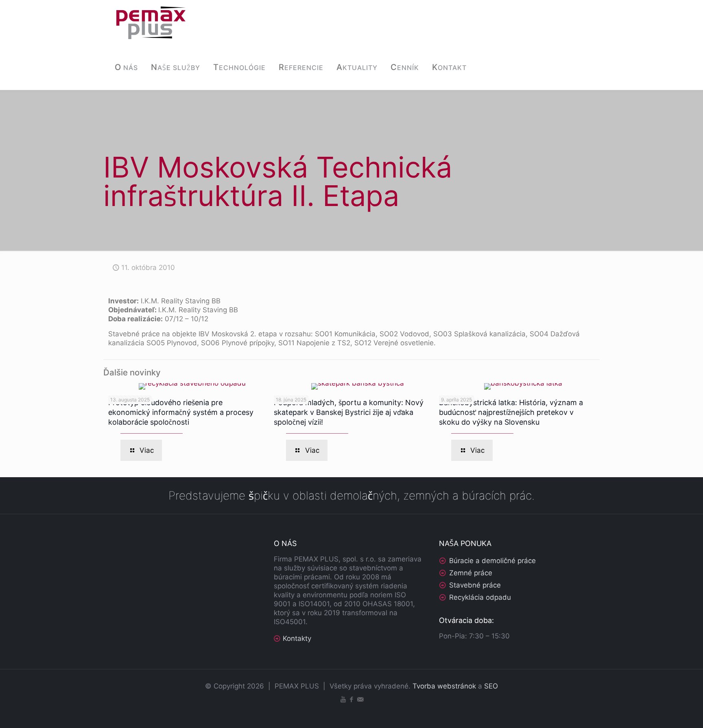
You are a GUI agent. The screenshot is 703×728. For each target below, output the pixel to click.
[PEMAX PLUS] (151, 22)
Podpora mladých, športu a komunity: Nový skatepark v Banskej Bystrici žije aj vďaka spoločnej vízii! (349, 412)
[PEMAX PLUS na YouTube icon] (343, 699)
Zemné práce (470, 573)
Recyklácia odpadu (480, 597)
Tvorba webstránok (444, 686)
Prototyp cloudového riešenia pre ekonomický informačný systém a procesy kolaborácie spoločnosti (180, 412)
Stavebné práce (475, 585)
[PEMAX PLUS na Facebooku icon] (352, 699)
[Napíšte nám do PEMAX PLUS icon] (360, 699)
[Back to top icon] (663, 711)
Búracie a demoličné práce (492, 561)
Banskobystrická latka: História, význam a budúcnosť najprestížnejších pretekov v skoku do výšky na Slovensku (511, 412)
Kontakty (297, 638)
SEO (491, 686)
